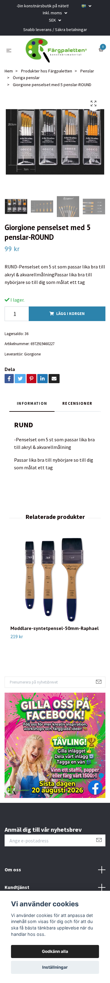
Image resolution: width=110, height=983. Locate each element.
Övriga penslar (26, 83)
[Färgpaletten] (56, 53)
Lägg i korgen (70, 319)
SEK (53, 20)
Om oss (13, 875)
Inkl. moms (53, 13)
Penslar (87, 76)
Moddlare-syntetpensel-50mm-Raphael (54, 634)
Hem (9, 76)
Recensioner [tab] (77, 408)
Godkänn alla (55, 951)
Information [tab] (32, 408)
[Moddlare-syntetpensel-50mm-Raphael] (55, 586)
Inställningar (55, 967)
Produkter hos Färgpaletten (46, 76)
